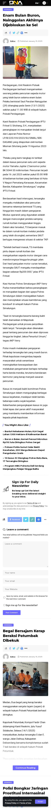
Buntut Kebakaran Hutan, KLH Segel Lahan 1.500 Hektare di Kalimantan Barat (25, 433)
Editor (13, 41)
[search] (32, 3)
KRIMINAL (8, 9)
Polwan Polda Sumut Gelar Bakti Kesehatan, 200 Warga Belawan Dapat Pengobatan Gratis (24, 450)
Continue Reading (26, 767)
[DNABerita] (16, 3)
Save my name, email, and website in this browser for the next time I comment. (27, 597)
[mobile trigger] (5, 3)
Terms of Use (25, 803)
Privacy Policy (10, 803)
